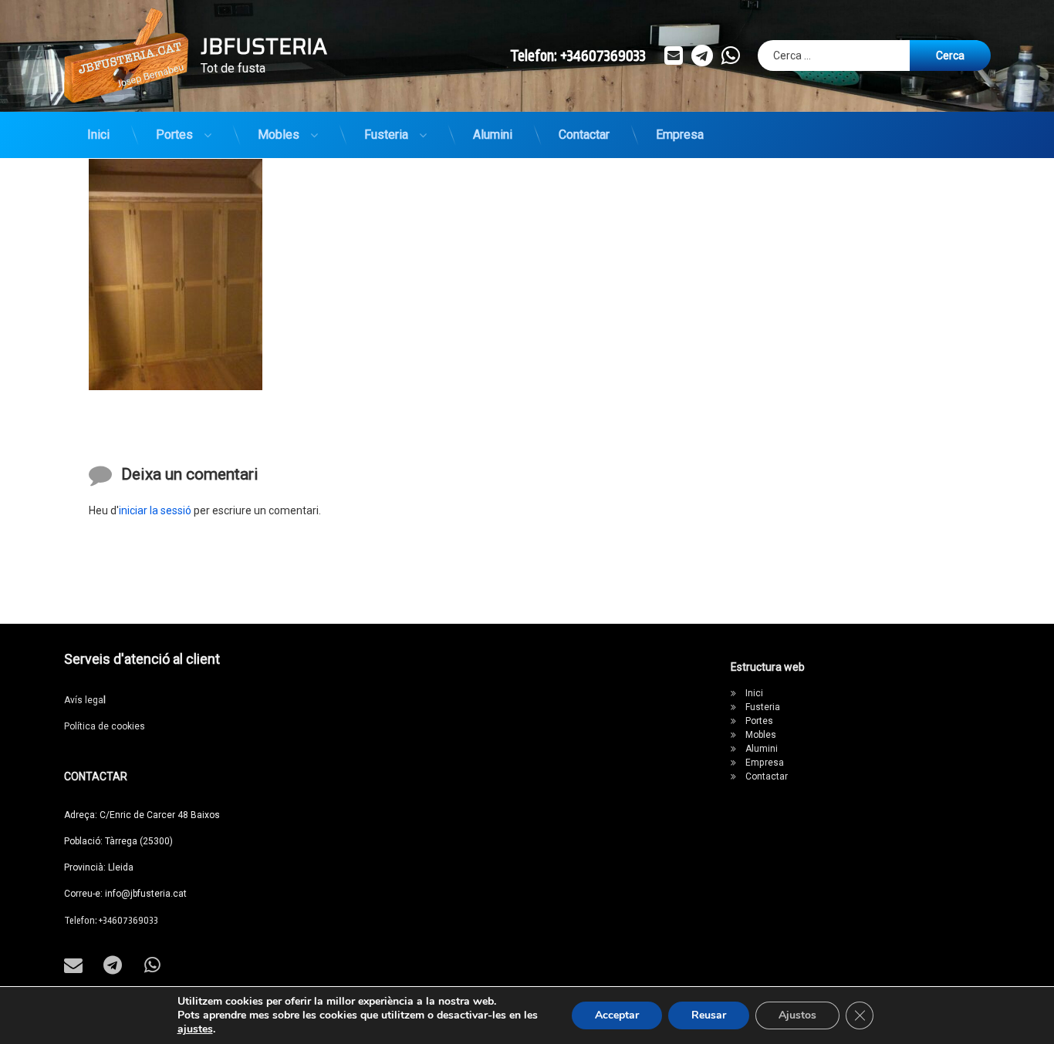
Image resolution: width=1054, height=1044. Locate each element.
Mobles (278, 134)
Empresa (680, 134)
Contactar (584, 134)
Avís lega (85, 700)
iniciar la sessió (155, 510)
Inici (98, 134)
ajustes (195, 1029)
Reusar (708, 1015)
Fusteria (386, 134)
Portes (174, 134)
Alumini (492, 134)
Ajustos (797, 1015)
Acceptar (617, 1015)
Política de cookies (104, 726)
